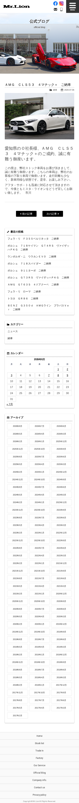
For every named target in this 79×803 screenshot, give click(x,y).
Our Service (39, 765)
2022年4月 (39, 555)
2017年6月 (61, 700)
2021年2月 (17, 594)
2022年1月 (39, 563)
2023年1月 (39, 533)
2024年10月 (39, 479)
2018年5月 (17, 677)
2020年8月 (17, 609)
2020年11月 (17, 601)
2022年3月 (61, 555)
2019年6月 (61, 639)
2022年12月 (61, 533)
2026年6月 (61, 426)
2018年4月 (39, 677)
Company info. (39, 780)
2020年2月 (17, 624)
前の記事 (27, 213)
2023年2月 (17, 533)
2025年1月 (39, 472)
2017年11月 (17, 692)
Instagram (61, 3)
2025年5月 (17, 464)
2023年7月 (39, 517)
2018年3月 (61, 677)
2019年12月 (61, 624)
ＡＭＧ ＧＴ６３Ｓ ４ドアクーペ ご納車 (33, 284)
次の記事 (52, 213)
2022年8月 (17, 548)
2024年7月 (39, 487)
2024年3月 (61, 495)
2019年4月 (39, 647)
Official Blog (39, 773)
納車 (55, 90)
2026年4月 (39, 434)
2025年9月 (61, 449)
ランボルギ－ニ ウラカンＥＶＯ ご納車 (32, 256)
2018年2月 (17, 685)
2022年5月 (17, 555)
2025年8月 (17, 457)
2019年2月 (17, 654)
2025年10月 (39, 449)
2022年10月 (39, 540)
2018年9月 (61, 662)
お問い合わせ (55, 9)
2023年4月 (39, 525)
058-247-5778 (61, 9)
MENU (72, 6)
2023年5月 (17, 525)
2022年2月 (17, 563)
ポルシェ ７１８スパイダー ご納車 (29, 263)
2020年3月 (61, 616)
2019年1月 (39, 654)
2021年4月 (39, 586)
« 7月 (10, 404)
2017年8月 (17, 700)
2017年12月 (61, 685)
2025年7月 (39, 457)
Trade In (39, 750)
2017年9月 (61, 692)
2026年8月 (17, 426)
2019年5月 (17, 647)
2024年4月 (39, 495)
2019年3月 (61, 647)
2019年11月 (17, 632)
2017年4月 (39, 708)
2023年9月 (61, 510)
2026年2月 (17, 441)
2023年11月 (17, 510)
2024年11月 (17, 479)
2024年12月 (61, 472)
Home (40, 736)
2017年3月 (61, 708)
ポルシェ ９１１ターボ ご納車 (27, 270)
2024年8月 (17, 487)
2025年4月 (39, 464)
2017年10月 (39, 692)
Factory (39, 758)
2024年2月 (17, 502)
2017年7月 (39, 700)
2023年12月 (61, 502)
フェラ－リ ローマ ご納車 (24, 291)
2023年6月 (61, 517)
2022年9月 (61, 540)
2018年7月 (39, 670)
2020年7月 (39, 609)
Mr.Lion (16, 6)
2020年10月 (39, 601)
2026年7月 (39, 426)
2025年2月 (17, 472)
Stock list (39, 743)
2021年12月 (61, 563)
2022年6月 (61, 548)
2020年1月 (39, 624)
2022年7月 (39, 548)
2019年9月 (61, 632)
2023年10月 (39, 510)
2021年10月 (39, 571)
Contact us (39, 787)
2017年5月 (17, 708)
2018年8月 (17, 670)
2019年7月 (39, 639)
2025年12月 (61, 441)
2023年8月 (17, 517)
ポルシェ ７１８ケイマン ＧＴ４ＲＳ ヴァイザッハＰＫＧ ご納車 (38, 247)
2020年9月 (61, 601)
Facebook (55, 3)
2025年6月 (61, 457)
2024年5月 (17, 495)
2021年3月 (61, 586)
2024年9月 (61, 479)
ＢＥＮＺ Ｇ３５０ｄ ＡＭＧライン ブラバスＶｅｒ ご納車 (38, 307)
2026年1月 (39, 441)
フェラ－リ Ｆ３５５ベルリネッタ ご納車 (33, 238)
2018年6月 (61, 670)
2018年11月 (17, 662)
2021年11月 (17, 571)
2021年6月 (61, 578)
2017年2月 (17, 715)
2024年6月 (61, 487)
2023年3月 (61, 525)
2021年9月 (61, 571)
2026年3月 (61, 434)
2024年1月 (39, 502)
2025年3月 (61, 464)
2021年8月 (17, 578)
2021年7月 (39, 578)
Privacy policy (39, 795)
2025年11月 (17, 449)
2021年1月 (39, 594)
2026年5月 (17, 434)
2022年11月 (17, 540)
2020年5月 (17, 616)
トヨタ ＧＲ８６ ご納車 (23, 298)
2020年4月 (39, 616)
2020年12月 (61, 594)
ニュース (13, 331)
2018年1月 (39, 685)
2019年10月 (39, 632)
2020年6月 (61, 609)
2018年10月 (39, 662)
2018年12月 (61, 654)
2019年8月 (17, 639)
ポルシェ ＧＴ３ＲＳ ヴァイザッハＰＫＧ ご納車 (38, 277)
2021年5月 (17, 586)
